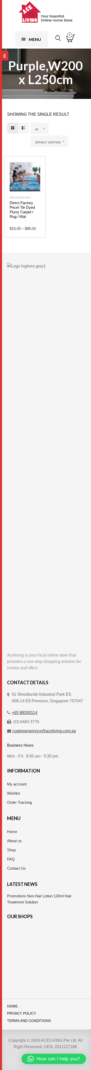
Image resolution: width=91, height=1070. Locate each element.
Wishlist (13, 793)
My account (17, 784)
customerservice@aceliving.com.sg (44, 731)
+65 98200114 (24, 712)
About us (14, 841)
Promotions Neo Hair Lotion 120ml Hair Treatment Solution (39, 899)
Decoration (20, 197)
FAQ (11, 859)
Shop (11, 850)
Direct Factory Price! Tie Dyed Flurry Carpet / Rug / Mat (22, 210)
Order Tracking (19, 802)
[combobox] (40, 128)
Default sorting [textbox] (48, 142)
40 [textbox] (36, 129)
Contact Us (16, 868)
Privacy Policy (21, 1013)
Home (12, 831)
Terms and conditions (29, 1021)
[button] (53, 1059)
